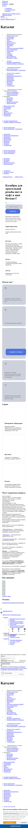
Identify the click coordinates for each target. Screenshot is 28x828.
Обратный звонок (7, 15)
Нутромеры (10, 45)
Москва (3, 16)
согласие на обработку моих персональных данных (14, 669)
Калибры (12, 620)
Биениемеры (10, 77)
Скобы (8, 52)
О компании (8, 8)
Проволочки (10, 51)
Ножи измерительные (12, 93)
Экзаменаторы (11, 85)
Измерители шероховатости (14, 76)
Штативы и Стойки (12, 58)
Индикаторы (10, 38)
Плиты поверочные (12, 49)
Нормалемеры (10, 80)
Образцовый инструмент (16, 621)
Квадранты (10, 83)
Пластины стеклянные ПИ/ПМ (15, 48)
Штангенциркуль (11, 103)
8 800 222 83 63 (16, 13)
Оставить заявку (6, 596)
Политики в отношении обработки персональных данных (13, 667)
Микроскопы (10, 78)
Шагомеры (10, 81)
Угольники (10, 55)
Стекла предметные (12, 95)
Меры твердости (11, 42)
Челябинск (5, 2)
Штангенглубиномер (12, 102)
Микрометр (10, 99)
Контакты (7, 11)
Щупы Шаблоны (11, 56)
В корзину (13, 211)
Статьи (12, 644)
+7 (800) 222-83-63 (15, 826)
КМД (8, 40)
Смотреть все (7, 115)
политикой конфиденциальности (11, 813)
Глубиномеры (10, 37)
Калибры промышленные (13, 62)
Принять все (10, 822)
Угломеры (9, 54)
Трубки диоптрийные (12, 92)
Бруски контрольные (12, 69)
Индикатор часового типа (10, 539)
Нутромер (9, 100)
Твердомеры (10, 74)
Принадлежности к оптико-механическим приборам (17, 626)
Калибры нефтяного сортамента (15, 63)
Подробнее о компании (15, 352)
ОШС (8, 47)
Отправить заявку (5, 663)
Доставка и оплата (10, 9)
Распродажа (13, 624)
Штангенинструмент (12, 35)
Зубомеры (9, 84)
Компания (6, 633)
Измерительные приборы (16, 623)
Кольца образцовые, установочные (16, 70)
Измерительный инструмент (17, 618)
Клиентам (6, 638)
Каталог (4, 5)
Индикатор (10, 97)
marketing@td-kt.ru (7, 13)
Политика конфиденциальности (11, 641)
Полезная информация (16, 640)
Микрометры (10, 44)
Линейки (9, 41)
